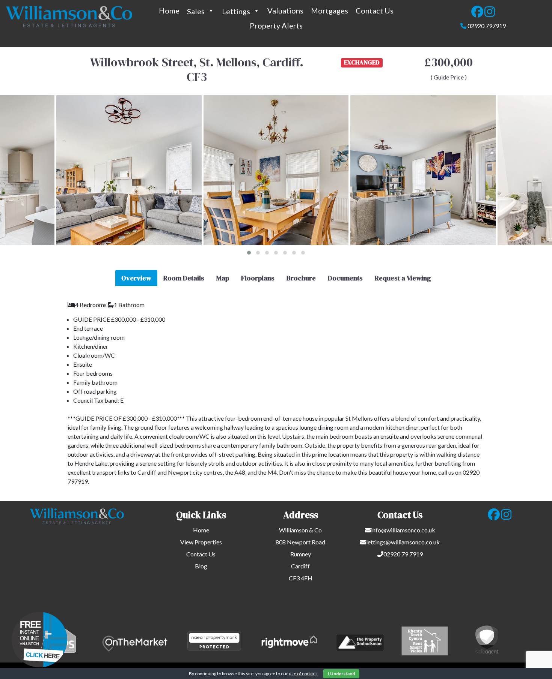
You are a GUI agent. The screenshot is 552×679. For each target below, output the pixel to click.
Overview (136, 278)
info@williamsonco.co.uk (403, 530)
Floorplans (257, 278)
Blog (201, 566)
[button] (248, 252)
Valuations (285, 10)
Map (222, 278)
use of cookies (303, 673)
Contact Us (375, 10)
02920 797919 (487, 25)
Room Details (183, 278)
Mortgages (329, 10)
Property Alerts (276, 25)
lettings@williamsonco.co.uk (403, 542)
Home (169, 10)
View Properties (201, 542)
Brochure (301, 278)
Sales (196, 11)
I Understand (341, 673)
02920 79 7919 (403, 554)
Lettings (236, 11)
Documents (345, 278)
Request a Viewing (403, 278)
